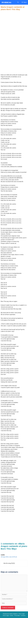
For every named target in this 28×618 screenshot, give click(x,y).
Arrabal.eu (6, 2)
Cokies (11, 615)
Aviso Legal (21, 613)
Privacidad (17, 615)
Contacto (23, 615)
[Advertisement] (14, 25)
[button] (18, 2)
